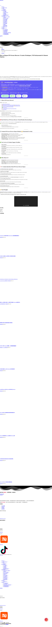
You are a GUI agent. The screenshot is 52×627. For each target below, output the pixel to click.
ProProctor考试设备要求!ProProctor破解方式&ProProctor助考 (7, 435)
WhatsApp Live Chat (2, 518)
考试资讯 (3, 53)
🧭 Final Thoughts (4, 109)
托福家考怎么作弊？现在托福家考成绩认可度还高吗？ (6, 322)
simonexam (1, 532)
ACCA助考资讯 (5, 347)
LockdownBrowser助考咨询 (4, 280)
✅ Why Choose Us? (4, 107)
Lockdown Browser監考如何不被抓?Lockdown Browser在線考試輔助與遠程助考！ (9, 235)
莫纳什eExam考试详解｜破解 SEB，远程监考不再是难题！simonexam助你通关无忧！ (10, 302)
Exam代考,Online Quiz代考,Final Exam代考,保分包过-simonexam (7, 389)
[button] (0, 5)
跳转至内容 (1, 0)
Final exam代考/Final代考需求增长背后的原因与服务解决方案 (7, 412)
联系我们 (1, 588)
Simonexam (1, 544)
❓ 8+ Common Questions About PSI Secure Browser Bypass (9, 108)
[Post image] (12, 254)
